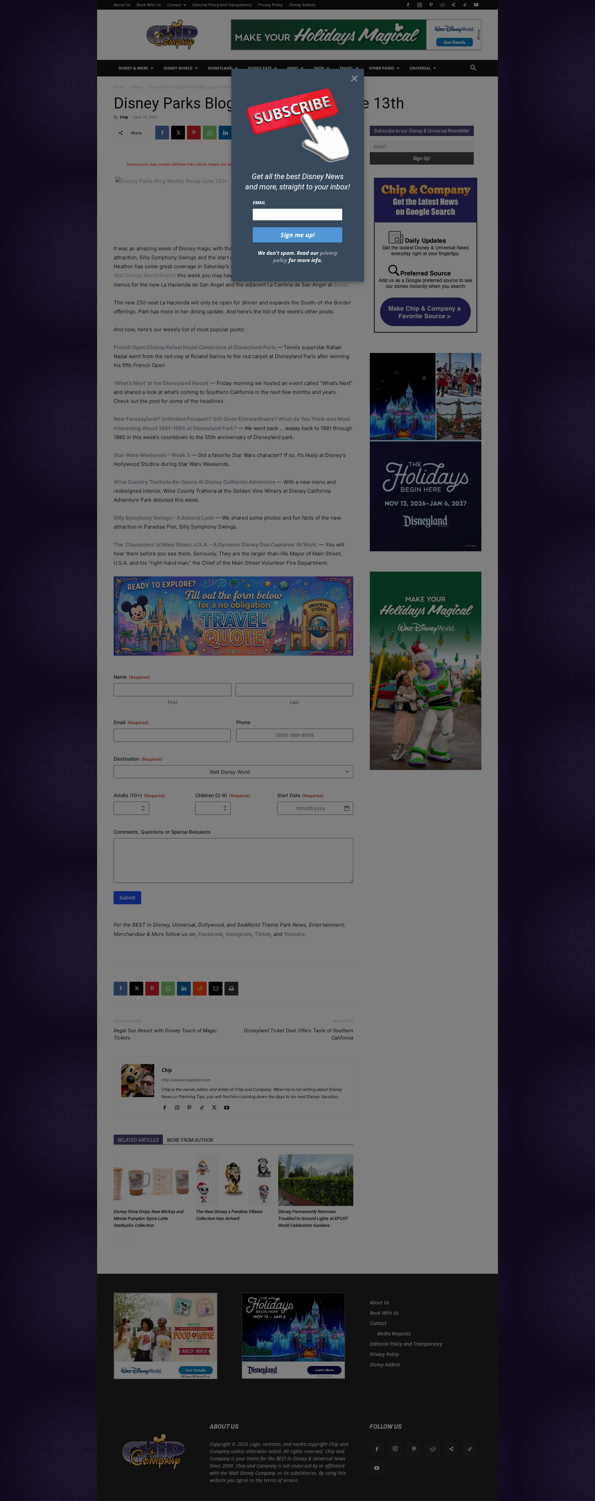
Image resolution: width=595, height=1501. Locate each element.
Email (259, 202)
